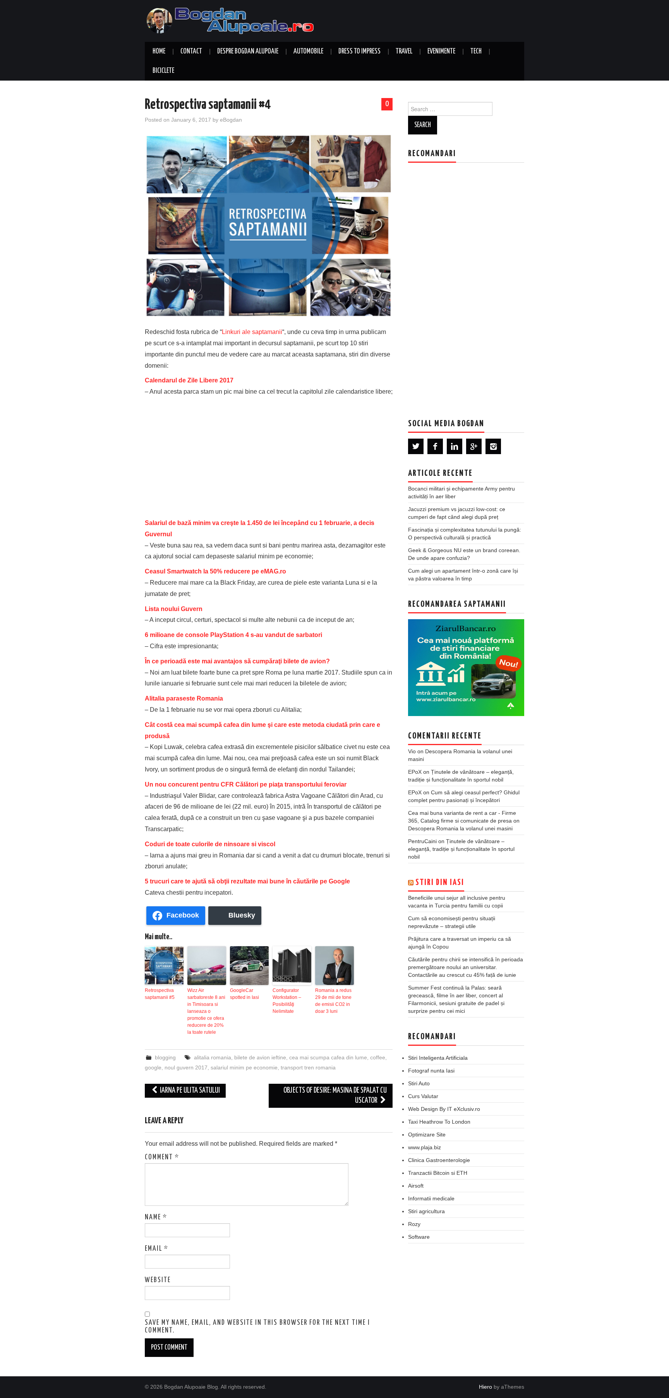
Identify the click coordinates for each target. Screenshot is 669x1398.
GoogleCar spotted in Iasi (244, 994)
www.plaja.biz (424, 1147)
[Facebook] (435, 446)
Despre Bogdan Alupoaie (247, 51)
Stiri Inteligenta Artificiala (438, 1058)
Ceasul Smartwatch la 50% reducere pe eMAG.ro (215, 571)
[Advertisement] (269, 455)
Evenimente (441, 51)
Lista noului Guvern (173, 609)
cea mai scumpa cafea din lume (328, 1057)
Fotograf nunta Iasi (431, 1070)
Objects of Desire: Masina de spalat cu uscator (335, 1095)
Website (158, 1280)
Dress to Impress (359, 51)
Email (156, 1248)
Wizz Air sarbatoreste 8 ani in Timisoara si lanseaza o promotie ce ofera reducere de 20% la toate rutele (206, 1011)
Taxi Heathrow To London (439, 1122)
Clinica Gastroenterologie (439, 1160)
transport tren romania (308, 1067)
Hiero (485, 1387)
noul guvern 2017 (186, 1067)
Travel (404, 51)
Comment (162, 1157)
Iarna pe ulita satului (189, 1090)
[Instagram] (493, 446)
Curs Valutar (423, 1096)
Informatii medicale (431, 1198)
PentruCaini (422, 841)
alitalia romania (212, 1057)
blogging (165, 1057)
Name (156, 1217)
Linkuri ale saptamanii (252, 332)
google (153, 1067)
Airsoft (416, 1186)
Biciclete (163, 70)
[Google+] (474, 446)
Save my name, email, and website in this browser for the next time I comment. (257, 1326)
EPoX (415, 772)
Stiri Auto (419, 1083)
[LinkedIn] (454, 446)
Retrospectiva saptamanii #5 (160, 994)
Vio (412, 751)
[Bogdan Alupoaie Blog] (232, 20)
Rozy (414, 1224)
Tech (476, 51)
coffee (377, 1057)
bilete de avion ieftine (260, 1057)
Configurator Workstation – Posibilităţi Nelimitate (287, 1001)
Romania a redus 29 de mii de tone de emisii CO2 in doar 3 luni (333, 1001)
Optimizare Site (427, 1134)
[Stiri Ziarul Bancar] (466, 668)
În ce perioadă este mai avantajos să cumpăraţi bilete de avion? (237, 661)
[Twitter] (416, 446)
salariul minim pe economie (244, 1067)
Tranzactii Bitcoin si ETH (437, 1173)
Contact (191, 51)
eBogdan (231, 120)
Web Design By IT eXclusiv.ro (444, 1109)
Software (419, 1237)
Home (159, 51)
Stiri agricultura (426, 1211)
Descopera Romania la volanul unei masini (460, 828)
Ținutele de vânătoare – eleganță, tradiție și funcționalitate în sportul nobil (461, 849)
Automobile (308, 51)
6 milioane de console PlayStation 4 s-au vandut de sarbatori (233, 635)
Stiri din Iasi (439, 882)
